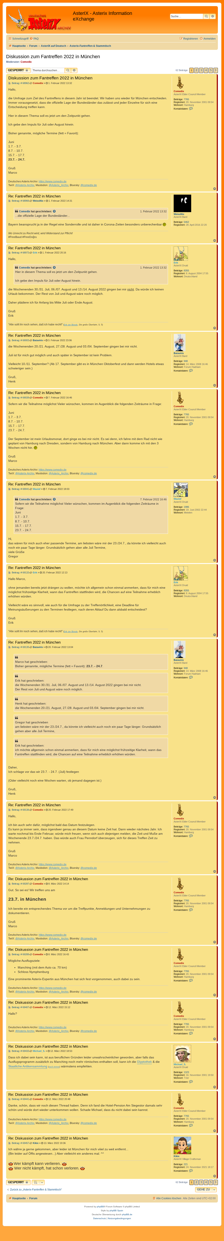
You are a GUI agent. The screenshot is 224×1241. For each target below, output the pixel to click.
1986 (186, 507)
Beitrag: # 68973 (20, 252)
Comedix (26, 61)
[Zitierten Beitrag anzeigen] (54, 211)
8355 (186, 270)
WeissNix (179, 214)
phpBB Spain (116, 1210)
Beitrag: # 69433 (20, 1051)
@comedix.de (88, 185)
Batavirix (179, 353)
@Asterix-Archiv (24, 185)
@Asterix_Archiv (58, 185)
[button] (216, 70)
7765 (186, 99)
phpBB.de (127, 1214)
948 (186, 361)
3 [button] (201, 70)
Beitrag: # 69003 (20, 340)
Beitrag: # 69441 (20, 1099)
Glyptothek (144, 1061)
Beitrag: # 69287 (20, 883)
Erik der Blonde (71, 325)
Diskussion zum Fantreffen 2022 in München (53, 56)
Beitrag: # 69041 (20, 489)
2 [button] (196, 70)
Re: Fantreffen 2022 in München (34, 196)
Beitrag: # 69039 (20, 397)
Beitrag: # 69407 (20, 1007)
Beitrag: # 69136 (20, 809)
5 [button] (211, 70)
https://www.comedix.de (52, 181)
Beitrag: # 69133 (20, 572)
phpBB (100, 1206)
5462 (186, 222)
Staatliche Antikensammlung (27, 1066)
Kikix (176, 1156)
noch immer (54, 1067)
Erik (176, 262)
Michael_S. (180, 1064)
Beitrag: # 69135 (20, 647)
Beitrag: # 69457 (20, 1143)
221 (186, 1164)
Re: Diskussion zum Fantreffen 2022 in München (48, 879)
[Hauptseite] (40, 20)
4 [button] (206, 70)
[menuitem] (34, 39)
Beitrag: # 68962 (20, 83)
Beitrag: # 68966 (20, 200)
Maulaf (177, 498)
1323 (186, 1072)
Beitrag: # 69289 (20, 954)
